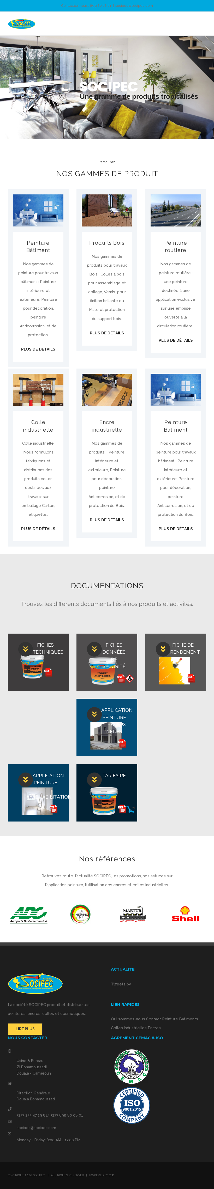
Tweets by (121, 984)
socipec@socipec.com (134, 6)
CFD (111, 1175)
